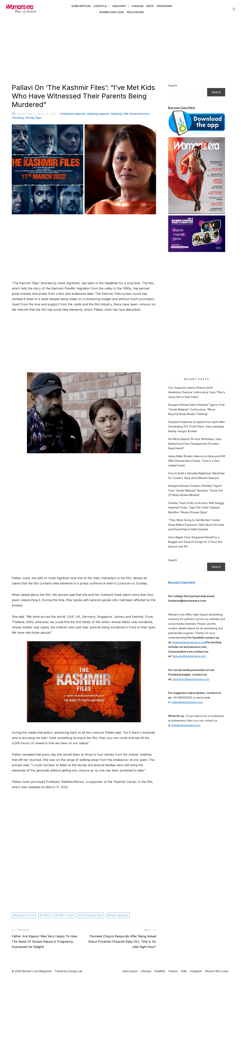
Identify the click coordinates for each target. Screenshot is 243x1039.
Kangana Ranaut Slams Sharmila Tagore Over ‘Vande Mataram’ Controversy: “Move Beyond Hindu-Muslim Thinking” (196, 409)
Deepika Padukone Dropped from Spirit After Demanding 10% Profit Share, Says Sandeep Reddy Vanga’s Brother (196, 426)
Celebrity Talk (119, 113)
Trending (18, 117)
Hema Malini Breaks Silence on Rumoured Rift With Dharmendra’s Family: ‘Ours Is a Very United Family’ (196, 461)
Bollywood (135, 12)
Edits (150, 6)
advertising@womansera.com (190, 679)
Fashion (137, 6)
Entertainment (140, 113)
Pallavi (46, 915)
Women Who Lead (111, 12)
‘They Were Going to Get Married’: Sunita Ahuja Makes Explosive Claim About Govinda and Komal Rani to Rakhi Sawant (196, 524)
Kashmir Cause (24, 915)
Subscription (81, 6)
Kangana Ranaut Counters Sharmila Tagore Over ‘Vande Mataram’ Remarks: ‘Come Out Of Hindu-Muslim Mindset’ (195, 490)
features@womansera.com (189, 642)
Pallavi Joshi (65, 915)
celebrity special (97, 113)
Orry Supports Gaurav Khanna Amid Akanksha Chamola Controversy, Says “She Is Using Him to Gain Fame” (196, 392)
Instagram (164, 6)
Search (172, 85)
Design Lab (75, 971)
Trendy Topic (33, 117)
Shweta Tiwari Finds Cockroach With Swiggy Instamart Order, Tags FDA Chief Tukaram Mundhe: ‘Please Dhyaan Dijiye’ (196, 507)
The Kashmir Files (91, 915)
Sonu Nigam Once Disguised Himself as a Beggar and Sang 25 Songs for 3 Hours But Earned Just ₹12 (195, 542)
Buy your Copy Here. (182, 107)
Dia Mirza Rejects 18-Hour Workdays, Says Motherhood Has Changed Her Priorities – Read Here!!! (195, 443)
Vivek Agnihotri (119, 915)
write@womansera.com (185, 725)
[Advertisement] (121, 50)
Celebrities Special (72, 113)
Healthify (119, 6)
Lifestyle (100, 6)
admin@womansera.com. (187, 702)
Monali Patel (24, 113)
